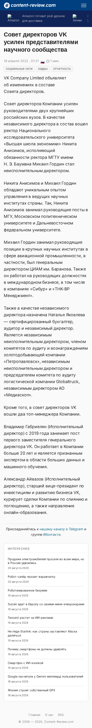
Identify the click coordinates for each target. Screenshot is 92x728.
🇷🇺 (42, 61)
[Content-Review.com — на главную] (30, 5)
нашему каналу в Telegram (61, 529)
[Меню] (83, 5)
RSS (61, 715)
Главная (34, 715)
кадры (43, 68)
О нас (49, 715)
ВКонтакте (51, 534)
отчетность (62, 68)
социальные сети (19, 68)
